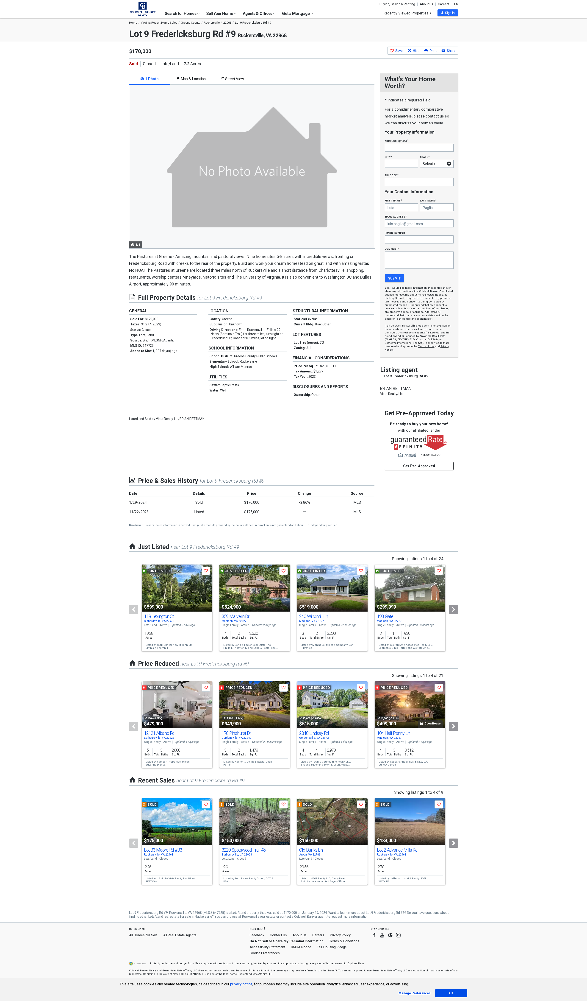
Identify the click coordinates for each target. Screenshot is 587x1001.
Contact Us (278, 935)
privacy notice (241, 984)
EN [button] (456, 4)
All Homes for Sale (143, 935)
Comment (392, 248)
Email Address (396, 216)
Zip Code (392, 175)
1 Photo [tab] (151, 79)
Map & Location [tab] (193, 79)
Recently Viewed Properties (406, 13)
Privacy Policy (340, 935)
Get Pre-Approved (419, 466)
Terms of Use (426, 346)
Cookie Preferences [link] (265, 953)
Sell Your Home (220, 13)
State (425, 157)
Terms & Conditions (344, 941)
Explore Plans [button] (356, 963)
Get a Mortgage (296, 13)
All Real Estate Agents (180, 935)
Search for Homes (181, 13)
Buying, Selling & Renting (397, 4)
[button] (447, 12)
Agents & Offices (258, 13)
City (388, 157)
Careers (443, 4)
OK (451, 993)
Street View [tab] (234, 79)
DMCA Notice (301, 947)
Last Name (428, 200)
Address (396, 141)
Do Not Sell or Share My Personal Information (287, 941)
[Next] (453, 609)
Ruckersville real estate (259, 916)
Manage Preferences (415, 993)
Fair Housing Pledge (332, 947)
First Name (393, 200)
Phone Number (396, 232)
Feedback (257, 935)
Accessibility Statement (267, 947)
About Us (426, 4)
